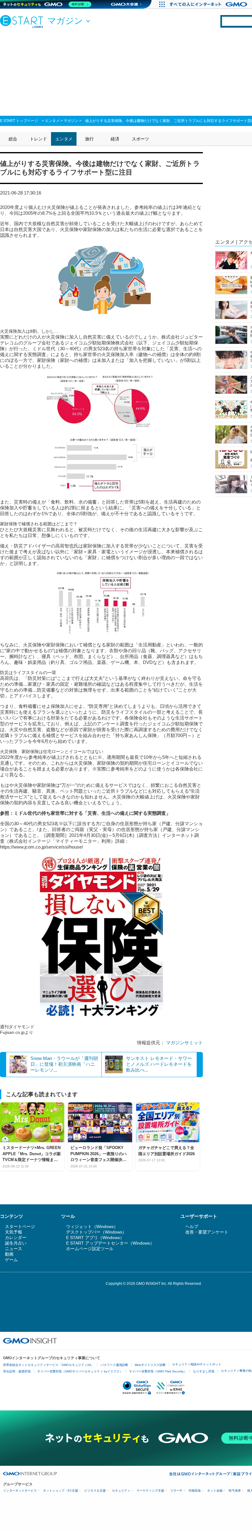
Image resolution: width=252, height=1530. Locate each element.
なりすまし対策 (204, 1371)
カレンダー (15, 1237)
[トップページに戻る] (23, 21)
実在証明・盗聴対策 (17, 1371)
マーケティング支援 (150, 1490)
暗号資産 (235, 1490)
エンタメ (52, 121)
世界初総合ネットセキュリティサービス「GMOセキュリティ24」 (48, 1365)
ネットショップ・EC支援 (60, 1490)
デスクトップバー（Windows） (96, 1232)
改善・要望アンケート (206, 1232)
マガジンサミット (184, 1042)
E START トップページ (19, 121)
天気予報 (13, 1232)
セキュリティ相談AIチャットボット (196, 1364)
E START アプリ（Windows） (95, 1237)
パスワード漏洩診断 (114, 1365)
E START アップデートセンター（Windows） (110, 1243)
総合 (13, 138)
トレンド (38, 138)
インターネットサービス (20, 1490)
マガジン (71, 121)
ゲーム (11, 1259)
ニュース (13, 1248)
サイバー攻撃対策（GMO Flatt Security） (158, 1371)
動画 (9, 1254)
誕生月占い (15, 1243)
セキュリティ (121, 1490)
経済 (115, 138)
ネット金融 (214, 1490)
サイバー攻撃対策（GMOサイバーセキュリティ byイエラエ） (80, 1371)
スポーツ (140, 138)
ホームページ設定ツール (89, 1248)
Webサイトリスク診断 (150, 1365)
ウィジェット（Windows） (92, 1226)
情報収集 (195, 1490)
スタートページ (20, 1226)
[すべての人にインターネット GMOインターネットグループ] (209, 4)
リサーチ (176, 1490)
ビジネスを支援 (95, 1490)
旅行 (89, 138)
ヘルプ (191, 1226)
